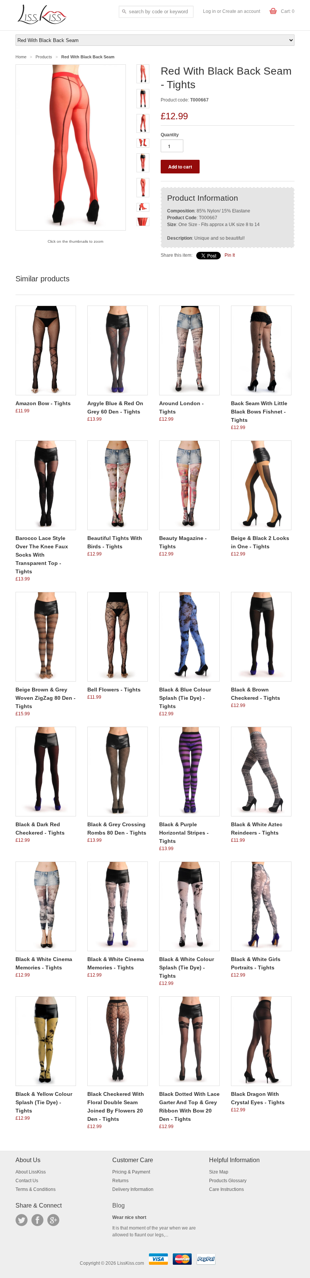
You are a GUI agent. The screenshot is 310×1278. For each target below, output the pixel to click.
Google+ (53, 1220)
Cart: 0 (287, 11)
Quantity (170, 134)
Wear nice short (129, 1217)
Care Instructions (226, 1189)
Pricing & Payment (131, 1172)
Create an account (241, 11)
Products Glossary (227, 1180)
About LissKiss (31, 1172)
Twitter (22, 1220)
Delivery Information (132, 1189)
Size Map (218, 1172)
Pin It (230, 255)
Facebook (37, 1220)
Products (44, 57)
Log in (209, 11)
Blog (118, 1205)
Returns (120, 1180)
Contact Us (27, 1180)
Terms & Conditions (36, 1189)
